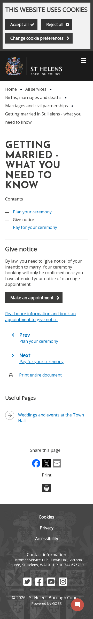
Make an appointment (31, 297)
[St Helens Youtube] (51, 584)
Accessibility (46, 538)
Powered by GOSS (46, 603)
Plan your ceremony (32, 212)
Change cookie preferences (37, 38)
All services (36, 89)
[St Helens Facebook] (39, 584)
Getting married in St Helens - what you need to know (43, 118)
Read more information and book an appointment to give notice (40, 316)
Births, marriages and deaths (33, 97)
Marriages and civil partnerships (36, 105)
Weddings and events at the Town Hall (51, 417)
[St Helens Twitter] (27, 584)
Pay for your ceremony (35, 227)
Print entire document (40, 375)
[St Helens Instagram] (63, 584)
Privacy (46, 528)
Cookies (46, 517)
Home (11, 89)
